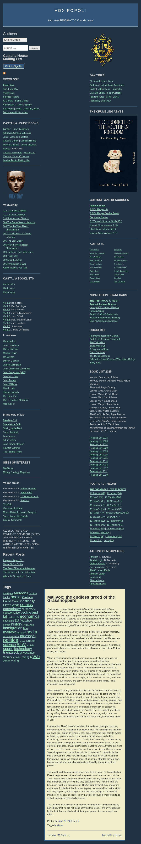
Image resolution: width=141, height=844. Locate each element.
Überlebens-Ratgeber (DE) (103, 229)
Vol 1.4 (6, 313)
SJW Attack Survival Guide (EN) (106, 221)
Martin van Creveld (97, 253)
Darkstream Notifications (15, 112)
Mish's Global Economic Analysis (19, 512)
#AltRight (8, 593)
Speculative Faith (11, 424)
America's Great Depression (104, 314)
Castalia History (28, 140)
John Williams (10, 384)
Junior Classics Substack (16, 137)
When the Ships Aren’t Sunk (17, 576)
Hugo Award (28, 625)
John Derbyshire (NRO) (14, 372)
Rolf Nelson (118, 257)
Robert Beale (95, 278)
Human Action (97, 311)
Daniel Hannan (10, 349)
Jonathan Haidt (10, 376)
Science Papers (11, 96)
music (16, 636)
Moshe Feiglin (10, 353)
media (31, 631)
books (16, 596)
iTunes (19, 104)
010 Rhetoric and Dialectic (16, 218)
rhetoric (22, 641)
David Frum (9, 388)
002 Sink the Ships (12, 260)
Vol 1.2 (6, 306)
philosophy (28, 636)
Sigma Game (107, 81)
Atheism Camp (97, 573)
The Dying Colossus (100, 356)
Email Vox (8, 85)
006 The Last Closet (13, 241)
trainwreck (11, 652)
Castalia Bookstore (12, 152)
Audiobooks (9, 284)
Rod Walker (94, 250)
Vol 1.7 (6, 323)
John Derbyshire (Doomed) (16, 368)
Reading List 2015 (99, 458)
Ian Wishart (8, 356)
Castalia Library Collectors (16, 156)
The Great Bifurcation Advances (19, 568)
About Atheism (97, 580)
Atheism (94, 557)
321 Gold (7, 504)
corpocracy (28, 609)
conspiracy (12, 609)
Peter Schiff (26, 492)
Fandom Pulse (97, 96)
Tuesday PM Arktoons (58, 835)
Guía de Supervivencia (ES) (104, 225)
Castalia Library (97, 92)
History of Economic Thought (104, 307)
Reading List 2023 (99, 441)
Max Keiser (8, 404)
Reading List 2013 (99, 464)
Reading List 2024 (99, 437)
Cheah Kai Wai (120, 267)
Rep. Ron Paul (10, 396)
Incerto (6, 148)
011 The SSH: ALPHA (14, 214)
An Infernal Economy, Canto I (104, 335)
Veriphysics (9, 93)
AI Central (95, 81)
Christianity (26, 601)
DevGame (8, 468)
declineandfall (13, 617)
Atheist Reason (97, 563)
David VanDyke (96, 264)
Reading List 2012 (99, 468)
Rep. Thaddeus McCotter (15, 400)
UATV (93, 89)
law (25, 628)
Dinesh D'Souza (11, 360)
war (36, 656)
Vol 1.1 (6, 303)
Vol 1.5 (6, 316)
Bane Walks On (97, 345)
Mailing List (29, 152)
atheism (33, 593)
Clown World (11, 605)
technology (23, 649)
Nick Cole (118, 250)
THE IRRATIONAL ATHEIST (104, 300)
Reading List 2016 (99, 454)
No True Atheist (97, 567)
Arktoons (94, 85)
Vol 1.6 (6, 319)
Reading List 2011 (98, 471)
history (16, 624)
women (6, 661)
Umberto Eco (9, 341)
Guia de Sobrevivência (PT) (103, 233)
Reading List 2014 (99, 461)
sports (8, 649)
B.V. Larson (119, 264)
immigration (12, 628)
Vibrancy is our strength (17, 657)
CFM (108, 96)
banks (6, 597)
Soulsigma (8, 108)
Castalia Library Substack (16, 129)
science (9, 645)
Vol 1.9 (6, 329)
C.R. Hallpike (95, 281)
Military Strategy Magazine (16, 472)
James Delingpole (12, 364)
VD (77, 821)
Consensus (95, 577)
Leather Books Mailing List (16, 160)
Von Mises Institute (12, 508)
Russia (30, 641)
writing (15, 660)
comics (26, 604)
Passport (24, 500)
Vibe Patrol (8, 104)
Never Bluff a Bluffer (13, 564)
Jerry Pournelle (96, 267)
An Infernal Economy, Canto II (105, 339)
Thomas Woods (11, 392)
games (6, 624)
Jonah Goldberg (11, 345)
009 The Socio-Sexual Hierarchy (19, 222)
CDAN (116, 96)
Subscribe (119, 85)
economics (29, 616)
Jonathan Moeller (121, 253)
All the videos (10, 267)
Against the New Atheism (103, 304)
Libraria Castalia (11, 144)
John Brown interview (13, 444)
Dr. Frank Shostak (29, 496)
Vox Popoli (70, 10)
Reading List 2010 (99, 475)
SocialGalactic (114, 92)
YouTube (23, 267)
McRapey (21, 633)
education (8, 620)
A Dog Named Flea (99, 349)
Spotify (28, 104)
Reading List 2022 (99, 444)
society (30, 645)
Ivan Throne (94, 274)
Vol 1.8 (6, 326)
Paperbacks (9, 292)
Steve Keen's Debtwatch (15, 516)
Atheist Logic (96, 560)
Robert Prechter (28, 488)
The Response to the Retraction (19, 572)
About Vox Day (10, 89)
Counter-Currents (11, 447)
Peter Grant (94, 271)
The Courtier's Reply (100, 570)
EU (16, 620)
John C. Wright (95, 257)
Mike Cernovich (96, 260)
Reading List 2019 (99, 451)
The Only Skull (31, 108)
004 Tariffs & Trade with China (18, 252)
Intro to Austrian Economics (104, 321)
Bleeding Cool (10, 420)
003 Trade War (10, 256)
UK (21, 653)
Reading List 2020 (99, 448)
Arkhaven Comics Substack (17, 133)
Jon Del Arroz (119, 281)
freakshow (26, 620)
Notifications (107, 85)
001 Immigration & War (14, 264)
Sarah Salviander (121, 271)
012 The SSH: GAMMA (14, 210)
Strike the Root (10, 432)
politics (10, 640)
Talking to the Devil (12, 428)
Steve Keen (119, 274)
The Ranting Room (12, 451)
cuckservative (11, 612)
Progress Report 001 (13, 560)
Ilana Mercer (9, 436)
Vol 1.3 (6, 309)
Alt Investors (9, 440)
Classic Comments (12, 520)
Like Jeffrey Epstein (112, 835)
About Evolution (98, 583)
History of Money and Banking (105, 317)
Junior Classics (28, 144)
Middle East (8, 636)
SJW (21, 644)
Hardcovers (8, 288)
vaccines (29, 652)
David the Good (120, 260)
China (15, 601)
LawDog (117, 278)
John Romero (9, 380)
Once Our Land (97, 352)
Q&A (100, 100)
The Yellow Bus (97, 342)
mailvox (9, 632)
